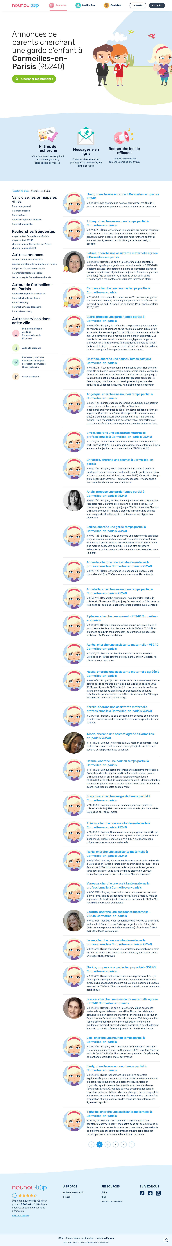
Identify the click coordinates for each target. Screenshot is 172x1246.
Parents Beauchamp (22, 311)
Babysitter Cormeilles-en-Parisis (28, 268)
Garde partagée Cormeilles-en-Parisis (31, 277)
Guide (104, 1192)
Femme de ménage (32, 328)
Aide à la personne (31, 348)
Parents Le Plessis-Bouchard (26, 307)
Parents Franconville (22, 224)
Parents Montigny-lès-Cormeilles (28, 293)
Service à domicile (31, 335)
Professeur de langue (33, 360)
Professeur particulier (33, 357)
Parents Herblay (20, 302)
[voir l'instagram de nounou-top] (158, 1193)
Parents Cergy (19, 215)
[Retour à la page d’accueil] (25, 5)
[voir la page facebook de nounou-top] (150, 1193)
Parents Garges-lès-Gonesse (27, 219)
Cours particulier (30, 367)
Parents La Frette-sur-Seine (26, 298)
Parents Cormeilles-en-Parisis (27, 273)
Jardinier (26, 332)
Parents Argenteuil (21, 206)
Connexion (138, 5)
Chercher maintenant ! (37, 79)
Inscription (157, 5)
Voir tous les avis (20, 1215)
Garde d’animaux (30, 376)
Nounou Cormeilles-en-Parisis (27, 259)
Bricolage (27, 338)
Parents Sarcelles (21, 210)
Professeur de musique (34, 363)
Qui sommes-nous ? (73, 1192)
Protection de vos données (79, 1238)
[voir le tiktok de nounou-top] (142, 1193)
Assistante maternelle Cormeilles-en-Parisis (34, 264)
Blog (103, 1197)
